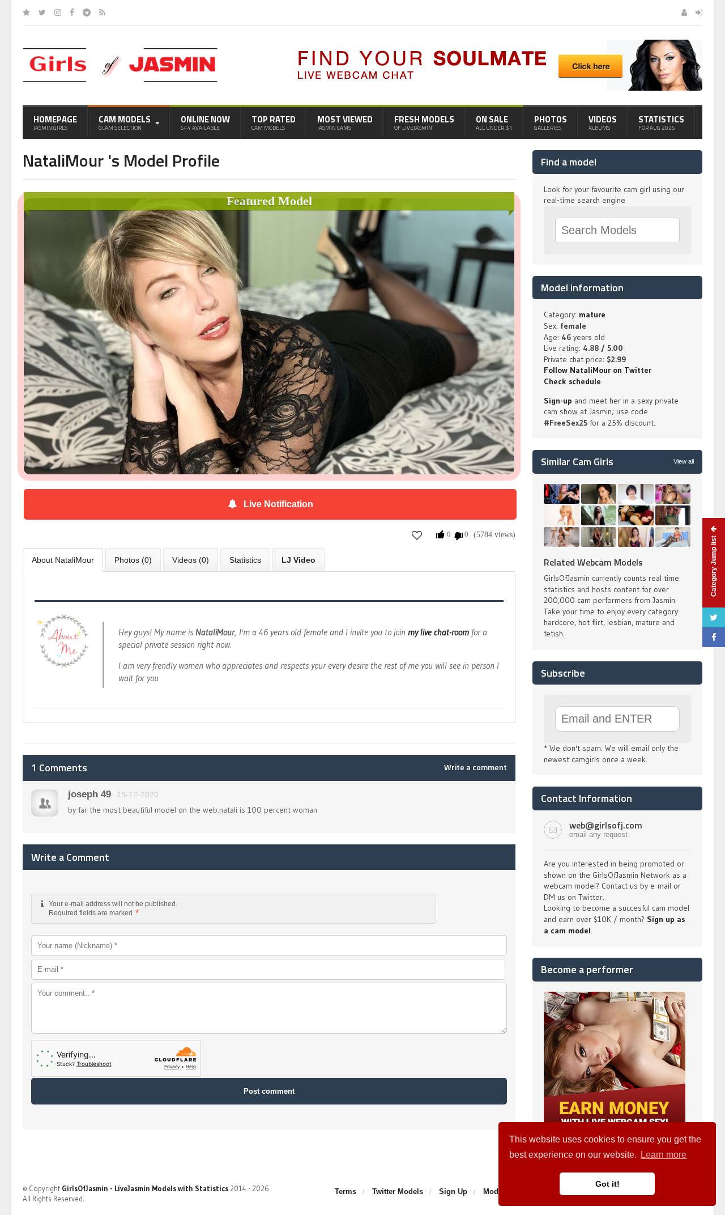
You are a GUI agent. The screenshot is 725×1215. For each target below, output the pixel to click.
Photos (550, 122)
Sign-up (558, 401)
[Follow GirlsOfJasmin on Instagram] (57, 12)
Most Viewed (345, 122)
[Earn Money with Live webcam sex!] (614, 995)
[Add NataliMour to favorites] (417, 534)
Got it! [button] (607, 1183)
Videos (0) (190, 559)
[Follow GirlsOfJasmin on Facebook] (72, 12)
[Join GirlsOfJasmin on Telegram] (87, 12)
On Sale (494, 122)
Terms (345, 1191)
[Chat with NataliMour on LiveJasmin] (269, 214)
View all (683, 461)
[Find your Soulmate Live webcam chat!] (496, 43)
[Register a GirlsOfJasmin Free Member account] (684, 12)
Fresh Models (424, 122)
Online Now (205, 122)
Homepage (55, 122)
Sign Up (453, 1191)
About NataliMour (63, 559)
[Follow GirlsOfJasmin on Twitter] (42, 12)
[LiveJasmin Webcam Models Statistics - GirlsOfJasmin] (120, 52)
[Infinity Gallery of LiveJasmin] (26, 12)
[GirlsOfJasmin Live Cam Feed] (102, 12)
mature (592, 314)
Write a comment (475, 767)
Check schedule (572, 381)
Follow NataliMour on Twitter (597, 370)
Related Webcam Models (593, 562)
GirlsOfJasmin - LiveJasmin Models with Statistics (145, 1188)
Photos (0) (133, 559)
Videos (602, 122)
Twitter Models (397, 1191)
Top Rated (273, 122)
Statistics (661, 122)
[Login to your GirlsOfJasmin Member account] (699, 12)
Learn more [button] (663, 1154)
